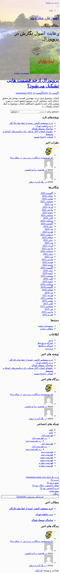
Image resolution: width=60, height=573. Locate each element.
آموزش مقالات (44, 17)
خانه (51, 10)
